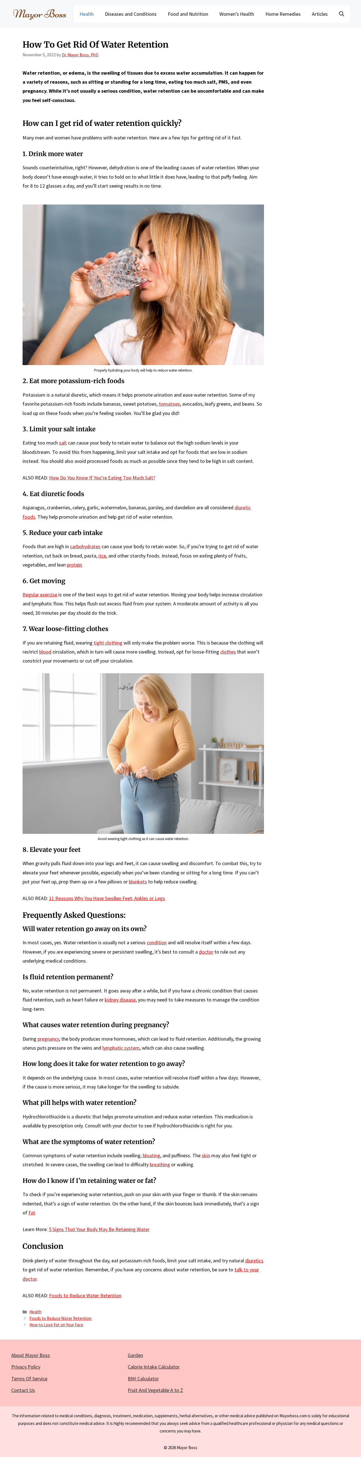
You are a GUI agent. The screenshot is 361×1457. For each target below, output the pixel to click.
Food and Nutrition (188, 14)
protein (74, 564)
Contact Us (23, 1390)
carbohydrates (85, 546)
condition (157, 942)
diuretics (254, 1260)
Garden (135, 1355)
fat (31, 1212)
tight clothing (108, 642)
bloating (151, 1155)
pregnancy (48, 1039)
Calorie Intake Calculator (154, 1366)
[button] (341, 14)
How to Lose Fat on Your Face (56, 1324)
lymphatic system (121, 1048)
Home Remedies (283, 14)
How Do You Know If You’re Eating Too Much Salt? (102, 477)
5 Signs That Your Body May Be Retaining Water (99, 1229)
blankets (138, 881)
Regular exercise (40, 594)
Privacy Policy (25, 1366)
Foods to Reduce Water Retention (85, 1295)
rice (102, 555)
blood (45, 651)
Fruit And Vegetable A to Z (155, 1390)
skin (206, 1155)
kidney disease (120, 999)
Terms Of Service (29, 1378)
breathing (160, 1164)
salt (63, 442)
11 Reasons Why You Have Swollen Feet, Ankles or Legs (107, 898)
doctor (206, 952)
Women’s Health (236, 14)
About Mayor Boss (30, 1355)
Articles (320, 14)
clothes (228, 651)
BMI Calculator (143, 1378)
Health (87, 14)
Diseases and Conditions (131, 14)
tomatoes (169, 404)
